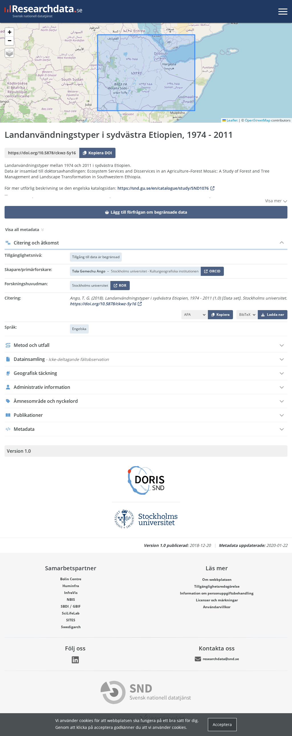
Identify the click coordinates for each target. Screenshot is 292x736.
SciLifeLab (71, 613)
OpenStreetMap (257, 120)
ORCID (214, 272)
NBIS (71, 599)
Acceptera (222, 724)
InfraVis (71, 592)
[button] (9, 32)
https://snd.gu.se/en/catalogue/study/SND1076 (163, 188)
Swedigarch (71, 626)
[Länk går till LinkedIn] (75, 660)
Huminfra (70, 585)
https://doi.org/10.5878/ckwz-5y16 (103, 303)
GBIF (77, 606)
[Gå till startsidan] (42, 11)
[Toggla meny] (283, 11)
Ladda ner (275, 314)
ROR (121, 286)
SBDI (65, 606)
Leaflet (232, 120)
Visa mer (274, 200)
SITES (70, 620)
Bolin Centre (70, 579)
